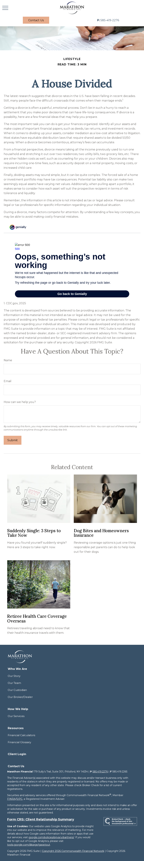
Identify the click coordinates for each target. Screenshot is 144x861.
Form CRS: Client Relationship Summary (40, 819)
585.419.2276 (100, 771)
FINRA (11, 799)
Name (8, 360)
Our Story (14, 676)
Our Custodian (17, 690)
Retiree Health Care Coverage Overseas (37, 619)
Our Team (14, 683)
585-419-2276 (108, 20)
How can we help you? (20, 402)
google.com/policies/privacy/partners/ (51, 837)
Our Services (16, 716)
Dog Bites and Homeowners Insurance (101, 533)
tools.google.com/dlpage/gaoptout (28, 844)
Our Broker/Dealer (20, 697)
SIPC (19, 799)
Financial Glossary (19, 742)
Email (7, 381)
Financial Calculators (21, 735)
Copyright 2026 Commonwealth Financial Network (73, 851)
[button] (36, 20)
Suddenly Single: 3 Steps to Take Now (34, 533)
